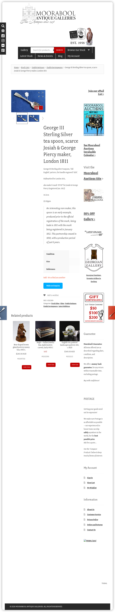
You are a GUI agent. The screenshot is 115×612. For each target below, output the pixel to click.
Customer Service (94, 514)
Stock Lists (25, 67)
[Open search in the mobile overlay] (48, 50)
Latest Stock (26, 55)
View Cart (91, 483)
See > (92, 150)
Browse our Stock (76, 49)
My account (74, 55)
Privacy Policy (92, 520)
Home (16, 67)
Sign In (90, 478)
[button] (40, 94)
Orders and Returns (95, 525)
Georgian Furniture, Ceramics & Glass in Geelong (93, 278)
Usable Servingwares (55, 67)
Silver (62, 303)
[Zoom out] (36, 108)
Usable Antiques (38, 67)
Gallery (24, 49)
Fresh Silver (55, 303)
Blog (60, 55)
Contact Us (91, 530)
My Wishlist (92, 488)
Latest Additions (64, 306)
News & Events (45, 55)
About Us (90, 509)
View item (26, 367)
